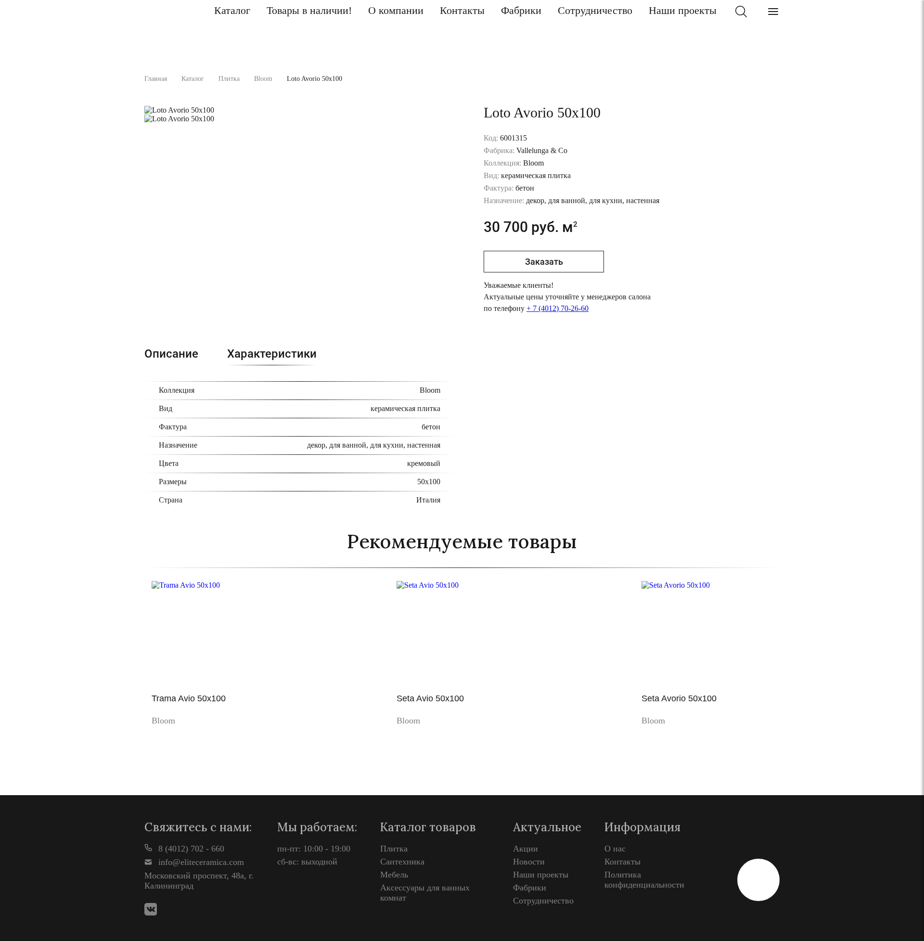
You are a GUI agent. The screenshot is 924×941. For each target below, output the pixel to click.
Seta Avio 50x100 (430, 698)
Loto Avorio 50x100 (314, 78)
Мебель (394, 874)
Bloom (263, 78)
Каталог (232, 10)
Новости (529, 861)
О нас (615, 848)
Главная (155, 78)
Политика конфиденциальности (644, 879)
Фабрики (521, 10)
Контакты (462, 10)
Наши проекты (683, 10)
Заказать (544, 262)
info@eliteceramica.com (200, 862)
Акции (525, 848)
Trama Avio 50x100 (189, 698)
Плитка (229, 78)
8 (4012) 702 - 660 (190, 848)
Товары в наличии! (309, 10)
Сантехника (402, 861)
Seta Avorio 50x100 (679, 698)
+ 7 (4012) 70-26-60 (557, 308)
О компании (396, 10)
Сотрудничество (595, 10)
